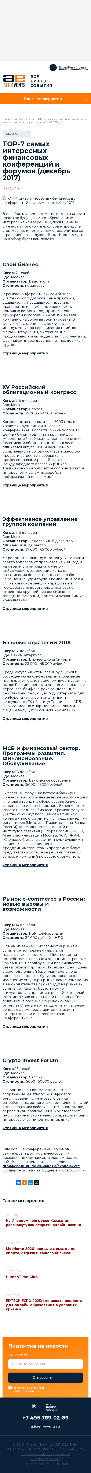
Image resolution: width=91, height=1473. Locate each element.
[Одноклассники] (24, 1182)
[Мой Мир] (30, 1182)
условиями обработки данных (28, 1389)
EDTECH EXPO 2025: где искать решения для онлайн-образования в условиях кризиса (44, 1305)
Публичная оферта (45, 1459)
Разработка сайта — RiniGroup (45, 1464)
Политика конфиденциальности (45, 1454)
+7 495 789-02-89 (45, 1418)
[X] (36, 1182)
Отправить (42, 1378)
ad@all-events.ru (45, 1426)
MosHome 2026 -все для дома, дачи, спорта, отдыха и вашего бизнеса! (40, 1251)
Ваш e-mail (17, 1355)
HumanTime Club (22, 1277)
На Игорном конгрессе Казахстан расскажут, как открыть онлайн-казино (43, 1223)
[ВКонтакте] (18, 1182)
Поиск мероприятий (43, 99)
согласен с (28, 1389)
